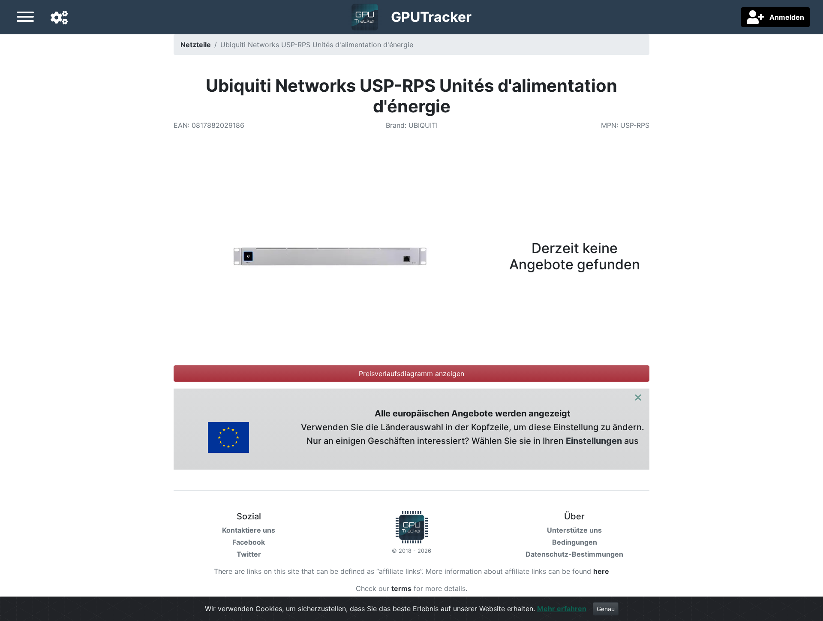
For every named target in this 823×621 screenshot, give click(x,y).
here (601, 571)
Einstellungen (594, 441)
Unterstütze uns (574, 530)
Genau (606, 608)
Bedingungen (574, 542)
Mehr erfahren (561, 608)
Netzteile (195, 44)
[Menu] (25, 18)
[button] (59, 18)
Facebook (248, 542)
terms (401, 588)
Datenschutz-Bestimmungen (574, 554)
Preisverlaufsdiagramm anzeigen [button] (411, 373)
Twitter (249, 554)
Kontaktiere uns (248, 530)
